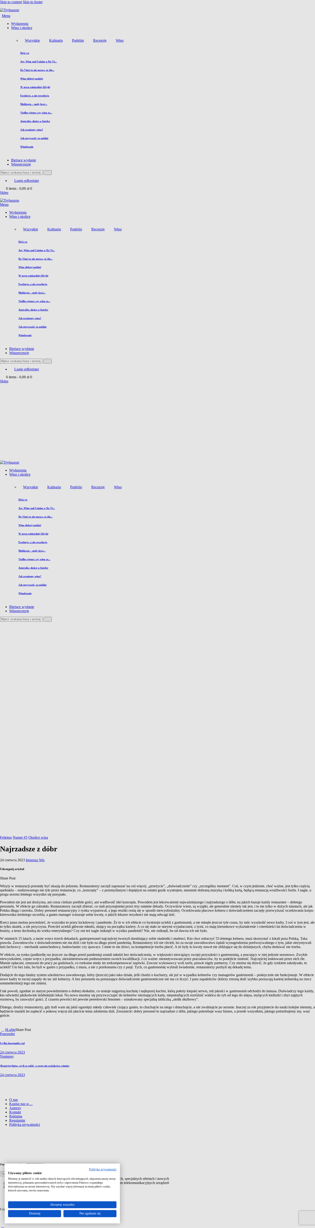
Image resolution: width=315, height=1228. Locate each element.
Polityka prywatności (102, 1169)
